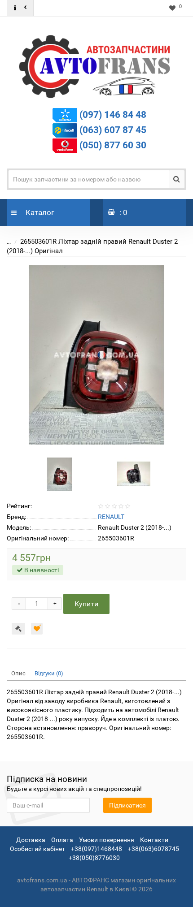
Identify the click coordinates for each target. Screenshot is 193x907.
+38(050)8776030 (94, 857)
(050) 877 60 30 (112, 144)
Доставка (30, 839)
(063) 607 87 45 (112, 129)
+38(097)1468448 (96, 848)
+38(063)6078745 (153, 848)
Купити (86, 604)
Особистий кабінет (37, 848)
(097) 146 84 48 (112, 114)
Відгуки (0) (49, 673)
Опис (18, 673)
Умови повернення (106, 839)
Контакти (154, 839)
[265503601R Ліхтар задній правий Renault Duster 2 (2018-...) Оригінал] (96, 355)
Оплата (62, 839)
